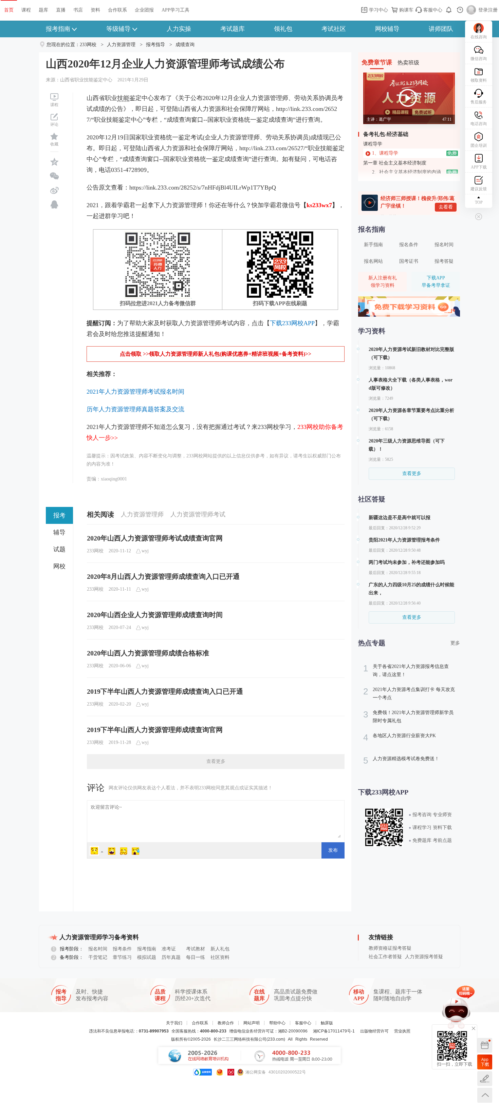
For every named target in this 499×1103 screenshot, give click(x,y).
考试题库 (232, 28)
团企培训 (478, 145)
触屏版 (327, 1023)
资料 (95, 10)
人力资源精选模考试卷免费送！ (401, 760)
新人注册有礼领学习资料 (382, 281)
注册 (493, 10)
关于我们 (174, 1023)
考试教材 (195, 948)
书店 (78, 10)
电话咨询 (478, 123)
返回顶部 (484, 1095)
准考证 (169, 948)
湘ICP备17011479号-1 (334, 1031)
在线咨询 (478, 37)
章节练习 (122, 957)
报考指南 (58, 28)
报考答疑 (444, 261)
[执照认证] (219, 1072)
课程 (26, 10)
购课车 (405, 10)
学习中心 (378, 10)
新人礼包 (219, 948)
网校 (59, 566)
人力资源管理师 (142, 514)
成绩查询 (185, 44)
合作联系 (117, 10)
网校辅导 (387, 28)
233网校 (88, 44)
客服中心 (432, 10)
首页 (9, 10)
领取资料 (478, 80)
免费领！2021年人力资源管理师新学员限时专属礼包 (408, 716)
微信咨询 (478, 58)
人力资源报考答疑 (424, 956)
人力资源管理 (121, 44)
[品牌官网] (202, 1072)
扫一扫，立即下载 (484, 1062)
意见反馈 (484, 1078)
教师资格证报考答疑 (390, 948)
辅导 (59, 532)
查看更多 (215, 761)
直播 (61, 10)
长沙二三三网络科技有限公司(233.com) (249, 1039)
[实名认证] (230, 1072)
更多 (455, 643)
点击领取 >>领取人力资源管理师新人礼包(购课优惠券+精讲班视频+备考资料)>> (215, 354)
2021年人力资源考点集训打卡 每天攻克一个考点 (409, 693)
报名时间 (444, 244)
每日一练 (195, 957)
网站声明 (251, 1023)
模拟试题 (146, 957)
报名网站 (373, 261)
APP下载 (479, 167)
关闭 (473, 1028)
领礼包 (283, 28)
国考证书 (408, 261)
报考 (59, 515)
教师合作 (226, 1023)
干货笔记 (97, 957)
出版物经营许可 (374, 1031)
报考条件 (122, 948)
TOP (479, 202)
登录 (483, 10)
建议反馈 (478, 188)
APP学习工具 (175, 10)
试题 (59, 549)
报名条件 (408, 244)
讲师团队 (441, 28)
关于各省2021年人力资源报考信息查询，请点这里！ (406, 670)
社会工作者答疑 (385, 956)
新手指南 (373, 244)
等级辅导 (118, 28)
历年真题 (171, 957)
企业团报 (144, 10)
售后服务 (478, 102)
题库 (43, 10)
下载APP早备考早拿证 (436, 281)
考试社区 (333, 28)
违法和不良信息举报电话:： (129, 1031)
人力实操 (179, 28)
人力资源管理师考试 (197, 514)
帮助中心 (277, 1023)
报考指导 (155, 44)
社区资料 (219, 957)
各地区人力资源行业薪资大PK (399, 737)
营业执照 (402, 1031)
